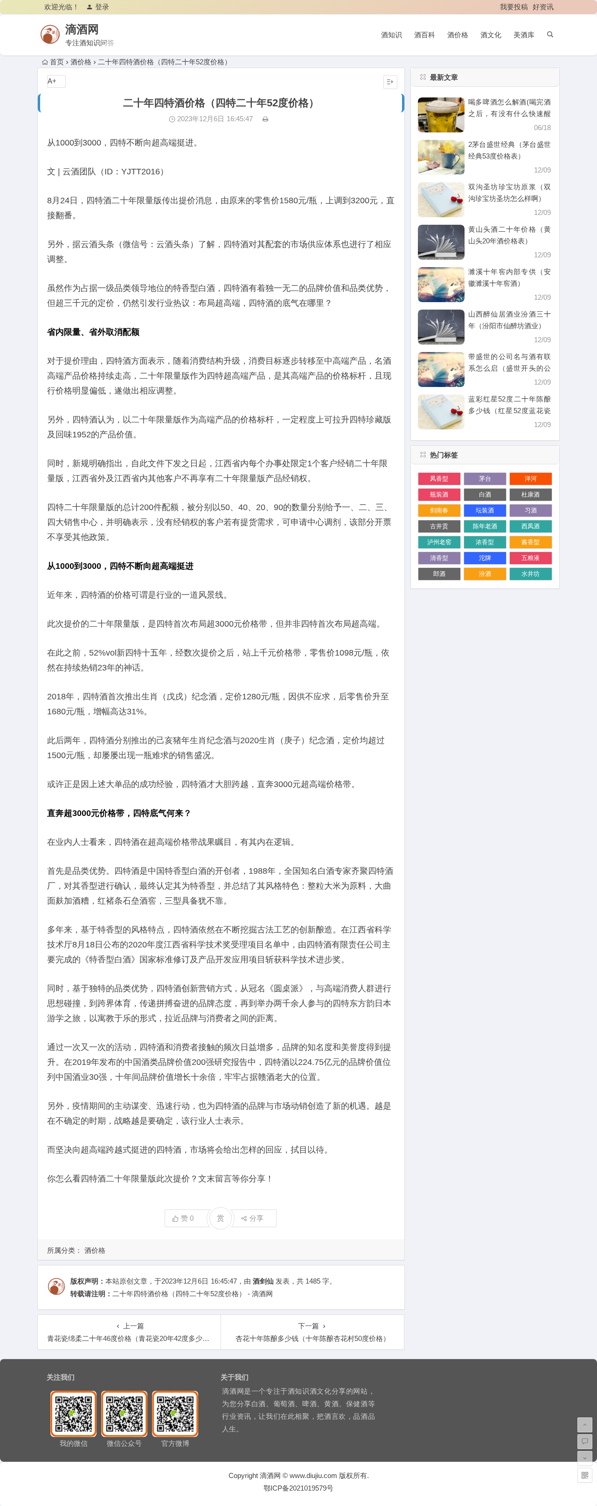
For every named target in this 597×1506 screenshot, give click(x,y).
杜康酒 (530, 494)
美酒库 (524, 35)
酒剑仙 (263, 1281)
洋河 (531, 478)
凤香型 (439, 478)
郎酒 (439, 573)
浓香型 (485, 542)
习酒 (531, 510)
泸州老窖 (439, 542)
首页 (57, 62)
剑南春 (439, 510)
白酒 (485, 494)
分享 (257, 1218)
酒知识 (391, 35)
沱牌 (485, 557)
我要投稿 (514, 7)
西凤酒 (530, 526)
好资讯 (543, 7)
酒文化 (490, 35)
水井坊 (530, 573)
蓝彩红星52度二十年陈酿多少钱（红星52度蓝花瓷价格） (509, 410)
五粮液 (530, 557)
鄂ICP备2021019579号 (298, 1488)
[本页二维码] (584, 1475)
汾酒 (485, 573)
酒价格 (457, 35)
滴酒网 (82, 29)
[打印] (265, 119)
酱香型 (530, 542)
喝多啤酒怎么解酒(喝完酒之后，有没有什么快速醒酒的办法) (509, 113)
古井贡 (439, 526)
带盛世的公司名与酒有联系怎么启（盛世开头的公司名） (509, 368)
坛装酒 (485, 510)
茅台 (485, 478)
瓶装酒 (439, 494)
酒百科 (424, 35)
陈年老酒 (485, 526)
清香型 (439, 557)
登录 (102, 7)
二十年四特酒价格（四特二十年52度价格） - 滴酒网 (192, 1294)
